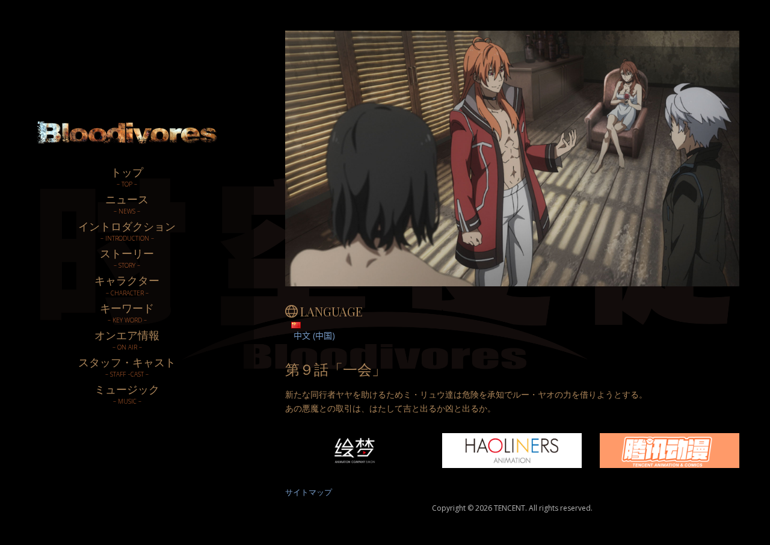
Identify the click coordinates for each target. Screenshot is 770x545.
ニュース (127, 203)
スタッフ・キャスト (127, 366)
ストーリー (127, 257)
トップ (127, 176)
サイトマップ (308, 492)
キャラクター (126, 285)
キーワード (127, 312)
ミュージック (126, 393)
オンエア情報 (126, 339)
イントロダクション (127, 230)
